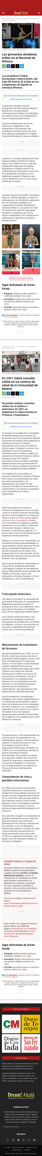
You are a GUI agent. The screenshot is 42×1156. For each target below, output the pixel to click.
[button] (3, 13)
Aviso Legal (7, 1147)
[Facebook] (8, 66)
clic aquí (26, 296)
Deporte (18, 18)
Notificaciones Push (17, 1150)
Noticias (13, 18)
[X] (13, 66)
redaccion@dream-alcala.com (29, 1127)
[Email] (17, 66)
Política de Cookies (31, 1147)
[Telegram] (22, 66)
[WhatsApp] (4, 66)
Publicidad (27, 1150)
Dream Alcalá (5, 18)
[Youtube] (34, 1140)
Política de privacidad (18, 1147)
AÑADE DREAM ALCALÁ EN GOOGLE (21, 99)
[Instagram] (13, 1140)
